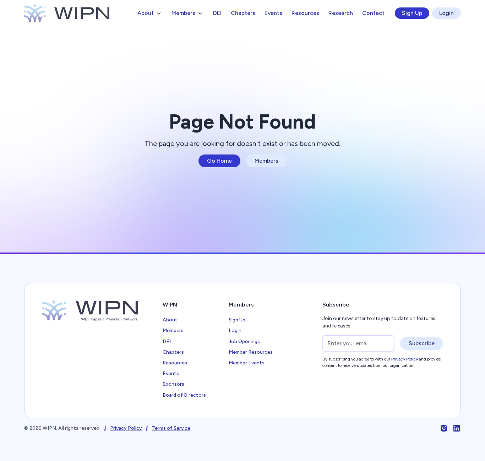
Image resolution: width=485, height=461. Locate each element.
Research (340, 13)
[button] (150, 13)
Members (266, 160)
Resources (305, 13)
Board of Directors (184, 395)
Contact (373, 13)
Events (273, 13)
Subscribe (422, 343)
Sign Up (412, 13)
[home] (66, 13)
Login (446, 13)
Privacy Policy (126, 428)
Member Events (247, 363)
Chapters (243, 13)
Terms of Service (171, 428)
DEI (217, 13)
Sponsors (173, 384)
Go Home (219, 160)
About (170, 320)
